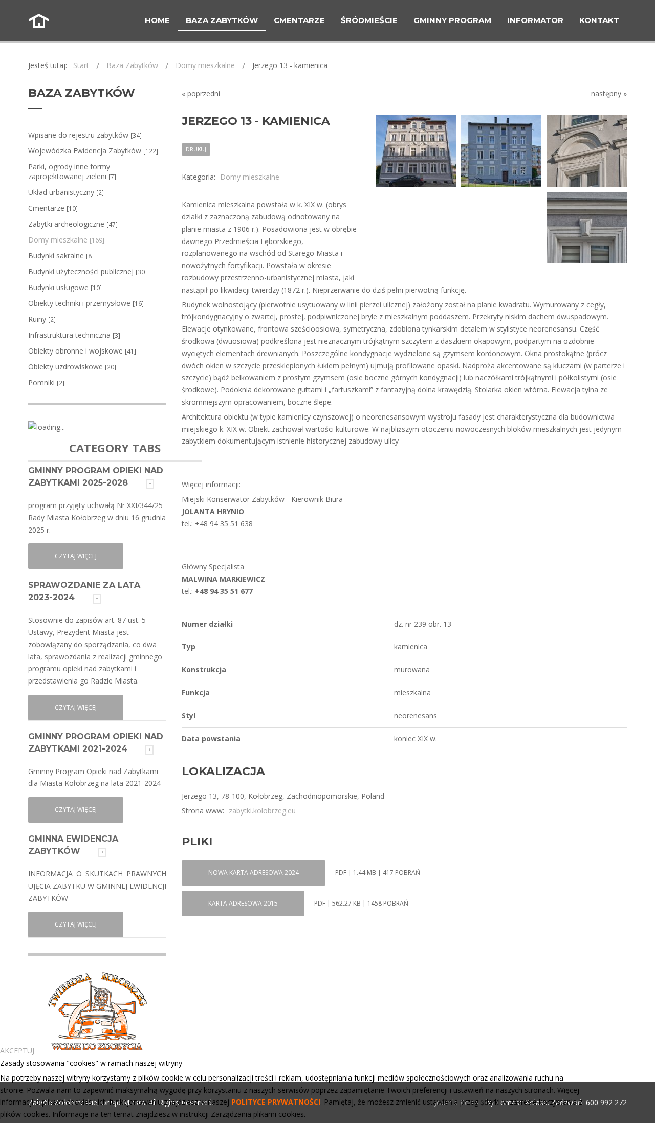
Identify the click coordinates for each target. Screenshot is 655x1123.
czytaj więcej (76, 556)
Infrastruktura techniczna (74, 335)
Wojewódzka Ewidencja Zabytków (93, 151)
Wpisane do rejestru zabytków (85, 135)
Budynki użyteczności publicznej (87, 271)
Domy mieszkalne (66, 240)
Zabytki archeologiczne (73, 224)
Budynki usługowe (65, 287)
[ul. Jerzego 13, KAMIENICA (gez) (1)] (501, 151)
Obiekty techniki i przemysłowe (86, 303)
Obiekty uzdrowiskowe (72, 366)
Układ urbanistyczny (66, 192)
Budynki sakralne (61, 255)
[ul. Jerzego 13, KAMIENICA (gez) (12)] (587, 151)
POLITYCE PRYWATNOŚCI (275, 1102)
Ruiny (42, 319)
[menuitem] (157, 20)
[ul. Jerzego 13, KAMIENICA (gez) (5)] (416, 151)
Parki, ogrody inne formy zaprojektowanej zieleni (72, 171)
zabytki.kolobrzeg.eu (262, 811)
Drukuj (196, 149)
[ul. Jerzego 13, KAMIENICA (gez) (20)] (587, 227)
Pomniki (46, 382)
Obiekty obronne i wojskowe (82, 351)
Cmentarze (53, 208)
